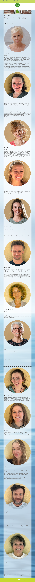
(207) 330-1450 (6, 0)
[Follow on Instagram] (30, 0)
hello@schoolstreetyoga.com (18, 0)
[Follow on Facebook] (28, 0)
